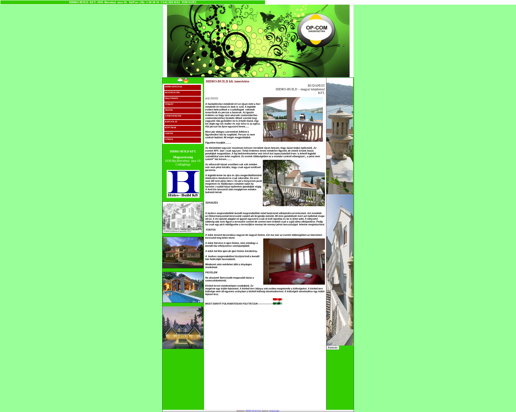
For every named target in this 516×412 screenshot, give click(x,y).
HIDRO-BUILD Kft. (253, 411)
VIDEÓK (169, 133)
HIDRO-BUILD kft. (173, 86)
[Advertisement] (235, 333)
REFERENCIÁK (172, 92)
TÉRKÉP (169, 104)
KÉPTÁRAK (170, 127)
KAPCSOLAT (171, 122)
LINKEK (169, 139)
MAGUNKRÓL (172, 98)
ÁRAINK (169, 110)
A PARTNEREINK (173, 116)
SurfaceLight (274, 411)
